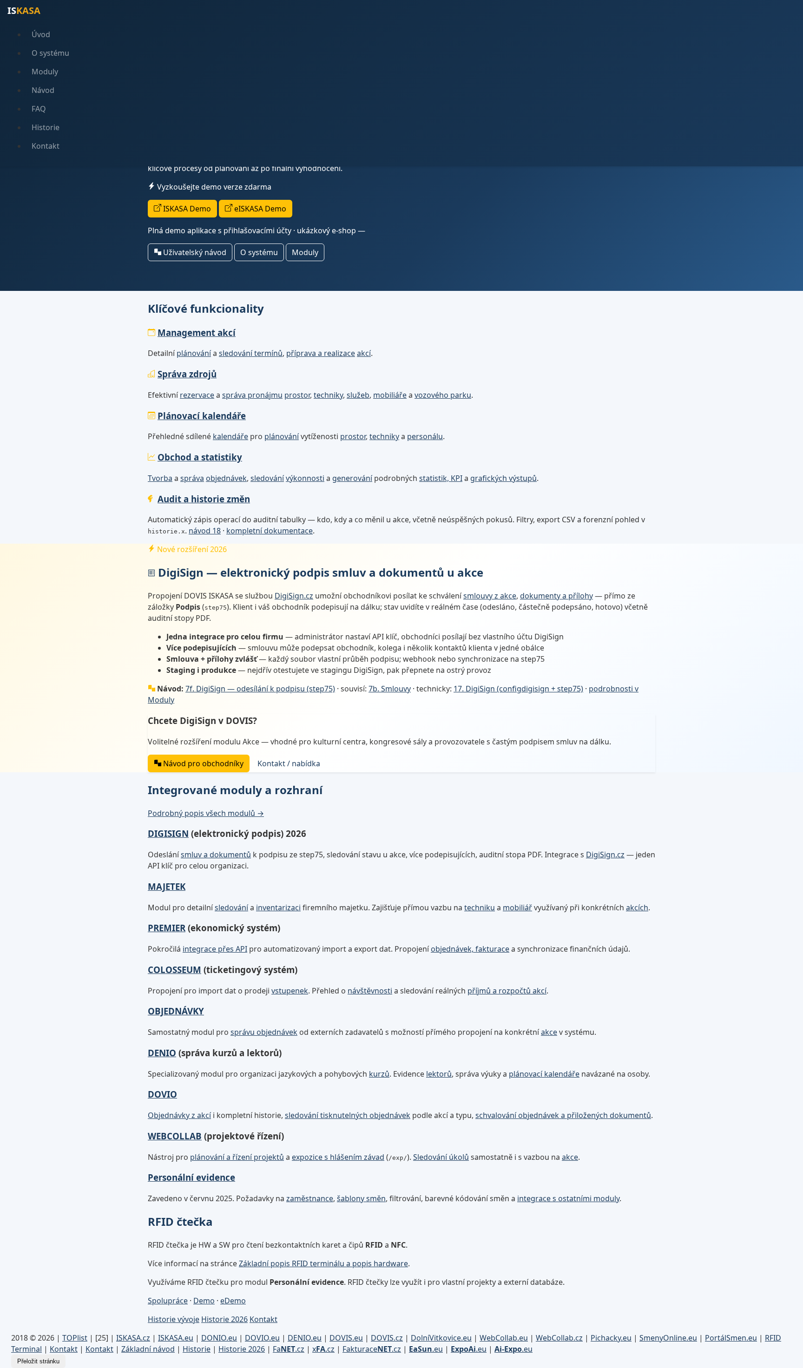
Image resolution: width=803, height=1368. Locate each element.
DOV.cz (387, 1338)
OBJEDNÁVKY (176, 1011)
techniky (328, 395)
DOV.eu (262, 1338)
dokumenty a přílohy (556, 596)
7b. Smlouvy (390, 689)
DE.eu (305, 1338)
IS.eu (175, 1338)
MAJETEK (166, 886)
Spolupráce (168, 1301)
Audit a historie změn (204, 499)
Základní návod (148, 1349)
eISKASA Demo (259, 209)
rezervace (197, 395)
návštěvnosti (370, 991)
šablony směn (361, 1198)
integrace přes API (215, 949)
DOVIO (162, 1094)
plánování (194, 353)
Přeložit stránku (38, 1361)
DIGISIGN (168, 833)
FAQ (39, 109)
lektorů (439, 1074)
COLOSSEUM (174, 969)
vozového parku (443, 395)
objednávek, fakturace (470, 949)
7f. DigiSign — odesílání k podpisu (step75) (260, 689)
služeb (358, 395)
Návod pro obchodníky (202, 763)
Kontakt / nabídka (288, 763)
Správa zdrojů (187, 374)
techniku (479, 907)
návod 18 (205, 531)
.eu (426, 1349)
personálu (425, 436)
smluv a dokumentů (216, 854)
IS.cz (133, 1338)
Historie (45, 127)
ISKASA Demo (186, 209)
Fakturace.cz (371, 1349)
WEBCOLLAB (175, 1136)
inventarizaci (278, 907)
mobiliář (517, 907)
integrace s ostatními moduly (568, 1198)
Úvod (41, 34)
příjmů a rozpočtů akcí (506, 991)
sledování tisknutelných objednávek (347, 1115)
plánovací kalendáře (544, 1074)
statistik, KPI (440, 478)
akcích (637, 907)
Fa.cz (288, 1349)
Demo (204, 1301)
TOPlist (74, 1338)
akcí (364, 353)
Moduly (45, 71)
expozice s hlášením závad (338, 1157)
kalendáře (230, 436)
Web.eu (504, 1338)
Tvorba (160, 478)
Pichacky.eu (611, 1338)
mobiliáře (390, 395)
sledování (267, 478)
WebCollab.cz (559, 1338)
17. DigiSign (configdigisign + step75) (518, 689)
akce (549, 1032)
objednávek (226, 478)
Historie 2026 (224, 1319)
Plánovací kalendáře (202, 415)
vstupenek (289, 991)
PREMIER (166, 928)
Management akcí (197, 332)
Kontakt (45, 146)
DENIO (162, 1053)
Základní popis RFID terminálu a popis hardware (323, 1263)
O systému (50, 53)
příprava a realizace (320, 353)
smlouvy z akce (489, 596)
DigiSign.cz (294, 596)
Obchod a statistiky (200, 457)
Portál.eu (731, 1338)
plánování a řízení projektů (237, 1157)
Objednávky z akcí (179, 1115)
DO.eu (219, 1338)
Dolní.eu (441, 1338)
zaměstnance (309, 1198)
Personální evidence (191, 1177)
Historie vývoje (173, 1319)
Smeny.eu (668, 1338)
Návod (43, 90)
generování (352, 478)
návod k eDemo (394, 230)
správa (192, 478)
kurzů (379, 1074)
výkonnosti (305, 478)
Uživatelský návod (193, 252)
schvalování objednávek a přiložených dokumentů (563, 1115)
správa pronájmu (252, 395)
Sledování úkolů (441, 1157)
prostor (297, 395)
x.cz (323, 1349)
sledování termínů (251, 353)
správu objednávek (263, 1032)
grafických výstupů (503, 478)
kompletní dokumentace (269, 531)
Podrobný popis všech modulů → (206, 813)
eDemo (233, 1301)
